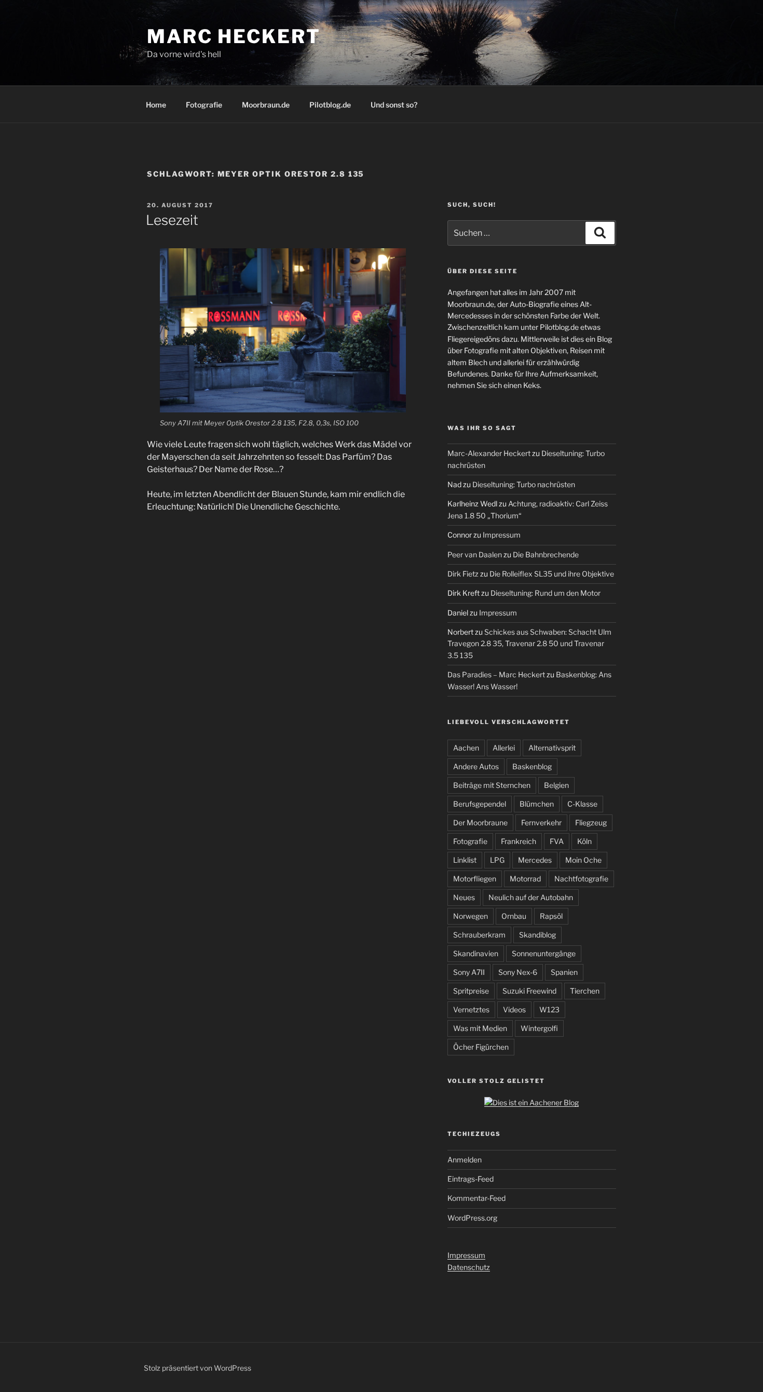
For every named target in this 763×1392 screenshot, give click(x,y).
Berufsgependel (479, 803)
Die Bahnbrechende (546, 554)
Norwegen (470, 916)
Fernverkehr (541, 822)
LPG (497, 859)
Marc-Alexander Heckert (488, 453)
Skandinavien (475, 953)
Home (156, 104)
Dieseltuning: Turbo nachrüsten (523, 484)
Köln (584, 841)
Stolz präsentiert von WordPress (197, 1367)
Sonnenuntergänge (544, 953)
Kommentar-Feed (476, 1198)
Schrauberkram (479, 934)
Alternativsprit (552, 747)
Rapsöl (551, 916)
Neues (464, 897)
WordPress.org (472, 1217)
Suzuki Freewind (529, 990)
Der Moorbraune (480, 822)
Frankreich (518, 841)
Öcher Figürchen (481, 1046)
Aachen (466, 747)
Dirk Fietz (463, 573)
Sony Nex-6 (517, 972)
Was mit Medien (480, 1028)
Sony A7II (469, 972)
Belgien (556, 785)
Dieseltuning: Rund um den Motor (546, 592)
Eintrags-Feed (470, 1178)
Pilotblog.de (330, 104)
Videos (514, 1009)
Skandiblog (537, 934)
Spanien (564, 972)
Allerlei (504, 747)
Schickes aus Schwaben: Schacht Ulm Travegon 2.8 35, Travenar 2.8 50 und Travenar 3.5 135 (529, 643)
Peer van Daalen (474, 554)
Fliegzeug (591, 822)
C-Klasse (582, 803)
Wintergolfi (539, 1028)
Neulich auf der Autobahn (530, 897)
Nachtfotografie (581, 878)
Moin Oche (583, 859)
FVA (557, 841)
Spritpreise (471, 990)
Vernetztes (471, 1009)
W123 (549, 1009)
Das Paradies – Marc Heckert (496, 674)
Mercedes (535, 859)
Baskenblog (532, 766)
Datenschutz (468, 1267)
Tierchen (585, 990)
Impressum (502, 534)
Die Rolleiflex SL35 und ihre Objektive (551, 573)
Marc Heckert (234, 36)
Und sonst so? (394, 104)
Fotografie (204, 104)
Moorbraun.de (266, 104)
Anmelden (464, 1159)
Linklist (464, 859)
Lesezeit (172, 220)
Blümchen (537, 803)
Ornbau (513, 916)
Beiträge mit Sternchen (491, 785)
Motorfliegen (474, 878)
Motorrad (525, 878)
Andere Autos (476, 766)
